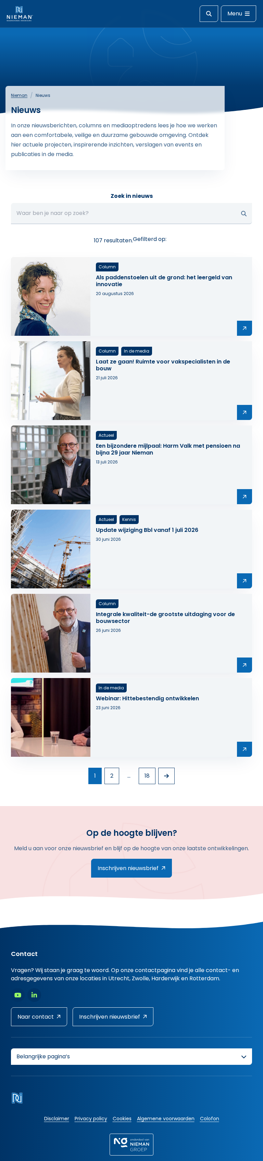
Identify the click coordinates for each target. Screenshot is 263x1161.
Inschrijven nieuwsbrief (128, 868)
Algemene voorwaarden (166, 1118)
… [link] (128, 776)
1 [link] (95, 776)
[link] (166, 776)
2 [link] (111, 776)
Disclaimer (56, 1118)
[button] (244, 213)
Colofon (209, 1118)
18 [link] (147, 776)
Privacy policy (91, 1118)
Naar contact (35, 1017)
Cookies (122, 1118)
